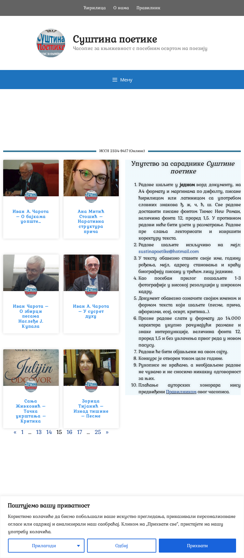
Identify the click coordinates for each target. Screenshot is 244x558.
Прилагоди (44, 545)
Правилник (148, 7)
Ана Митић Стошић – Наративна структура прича (91, 221)
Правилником (181, 391)
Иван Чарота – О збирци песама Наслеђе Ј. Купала (31, 316)
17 (79, 432)
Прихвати (197, 545)
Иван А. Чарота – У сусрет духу (91, 311)
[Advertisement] (122, 116)
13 (39, 432)
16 (69, 432)
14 (49, 432)
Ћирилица (95, 7)
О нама (121, 7)
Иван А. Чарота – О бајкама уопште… (31, 216)
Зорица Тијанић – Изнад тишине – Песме (91, 408)
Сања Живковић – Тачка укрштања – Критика (31, 410)
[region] (122, 527)
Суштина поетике (115, 39)
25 (98, 432)
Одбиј (121, 545)
